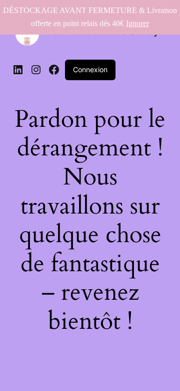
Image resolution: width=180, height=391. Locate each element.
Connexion (90, 69)
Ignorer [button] (137, 23)
